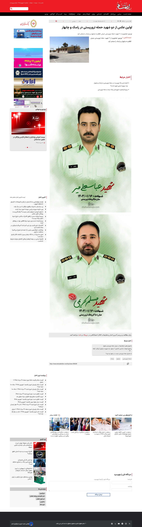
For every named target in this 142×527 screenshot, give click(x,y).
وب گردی (43, 439)
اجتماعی (99, 14)
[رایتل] (28, 63)
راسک (112, 359)
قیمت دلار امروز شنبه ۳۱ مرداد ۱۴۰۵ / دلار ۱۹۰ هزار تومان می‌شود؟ (26, 406)
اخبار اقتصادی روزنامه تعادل (37, 496)
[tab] (30, 147)
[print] (118, 21)
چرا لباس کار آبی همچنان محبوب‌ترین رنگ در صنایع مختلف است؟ (22, 462)
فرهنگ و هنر (86, 14)
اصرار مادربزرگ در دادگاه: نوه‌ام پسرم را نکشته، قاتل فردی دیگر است (27, 236)
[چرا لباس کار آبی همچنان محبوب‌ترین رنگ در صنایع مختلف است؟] (39, 463)
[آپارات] (111, 524)
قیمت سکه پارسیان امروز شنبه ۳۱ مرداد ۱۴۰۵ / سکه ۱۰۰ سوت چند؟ (27, 390)
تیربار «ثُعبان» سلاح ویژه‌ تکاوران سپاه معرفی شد (29, 397)
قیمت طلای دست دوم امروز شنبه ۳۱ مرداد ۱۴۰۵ (29, 394)
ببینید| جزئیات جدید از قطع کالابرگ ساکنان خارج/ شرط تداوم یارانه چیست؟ (27, 217)
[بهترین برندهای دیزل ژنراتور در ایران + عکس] (39, 480)
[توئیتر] (114, 524)
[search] (11, 9)
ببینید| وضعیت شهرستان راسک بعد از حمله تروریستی (113, 90)
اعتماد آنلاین (63, 523)
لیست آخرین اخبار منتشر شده (17, 197)
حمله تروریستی (127, 359)
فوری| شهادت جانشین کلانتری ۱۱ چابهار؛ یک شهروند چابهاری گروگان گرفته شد (112, 349)
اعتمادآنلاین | (127, 38)
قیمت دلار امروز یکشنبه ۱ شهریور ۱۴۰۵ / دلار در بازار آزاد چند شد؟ (27, 413)
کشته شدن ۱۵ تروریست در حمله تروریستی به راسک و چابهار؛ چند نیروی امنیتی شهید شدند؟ (111, 84)
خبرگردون (42, 493)
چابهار (118, 359)
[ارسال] (120, 21)
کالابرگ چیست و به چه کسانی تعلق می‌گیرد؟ (22, 453)
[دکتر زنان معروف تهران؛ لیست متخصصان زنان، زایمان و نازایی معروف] (39, 446)
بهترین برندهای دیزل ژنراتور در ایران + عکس (22, 478)
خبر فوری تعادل (41, 499)
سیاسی (119, 14)
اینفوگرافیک (72, 14)
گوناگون (52, 14)
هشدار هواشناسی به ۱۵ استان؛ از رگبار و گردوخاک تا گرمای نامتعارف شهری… (27, 203)
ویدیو (46, 14)
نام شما (130, 479)
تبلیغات (31, 3)
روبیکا (85, 335)
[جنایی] (28, 93)
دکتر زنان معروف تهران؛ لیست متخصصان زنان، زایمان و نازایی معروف (23, 445)
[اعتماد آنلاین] (124, 6)
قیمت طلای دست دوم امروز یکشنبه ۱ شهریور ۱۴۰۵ (28, 399)
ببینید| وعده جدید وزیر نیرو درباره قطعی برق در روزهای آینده (28, 222)
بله (80, 335)
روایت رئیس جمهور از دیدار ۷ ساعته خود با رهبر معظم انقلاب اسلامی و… (29, 138)
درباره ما (35, 3)
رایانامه (130, 487)
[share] (56, 21)
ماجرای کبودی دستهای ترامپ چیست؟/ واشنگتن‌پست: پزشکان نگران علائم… (27, 213)
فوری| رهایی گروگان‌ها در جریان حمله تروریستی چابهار (117, 346)
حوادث (79, 14)
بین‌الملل (113, 14)
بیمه (65, 14)
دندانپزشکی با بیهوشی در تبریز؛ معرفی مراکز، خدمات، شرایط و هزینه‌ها (23, 471)
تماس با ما (41, 3)
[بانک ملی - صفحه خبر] (28, 23)
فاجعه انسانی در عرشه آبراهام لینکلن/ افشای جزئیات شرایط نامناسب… (26, 240)
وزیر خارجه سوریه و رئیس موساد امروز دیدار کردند (29, 209)
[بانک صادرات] (28, 53)
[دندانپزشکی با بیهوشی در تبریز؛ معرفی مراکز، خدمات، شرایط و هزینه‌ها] (39, 472)
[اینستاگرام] (125, 524)
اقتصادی (106, 14)
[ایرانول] (28, 83)
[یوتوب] (118, 524)
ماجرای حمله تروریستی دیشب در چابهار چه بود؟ (118, 354)
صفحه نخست (127, 14)
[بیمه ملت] (28, 33)
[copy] (128, 363)
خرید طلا (42, 504)
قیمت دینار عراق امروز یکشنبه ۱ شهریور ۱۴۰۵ (30, 402)
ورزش (93, 14)
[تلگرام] (121, 524)
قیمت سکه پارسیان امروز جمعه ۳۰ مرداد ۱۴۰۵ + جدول (27, 409)
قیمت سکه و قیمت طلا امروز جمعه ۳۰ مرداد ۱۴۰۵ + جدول (28, 381)
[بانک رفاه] (28, 103)
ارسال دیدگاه (98, 495)
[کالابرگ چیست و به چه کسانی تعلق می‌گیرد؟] (39, 455)
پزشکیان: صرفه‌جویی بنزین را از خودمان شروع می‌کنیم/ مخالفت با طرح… (27, 231)
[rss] (129, 524)
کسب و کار (59, 14)
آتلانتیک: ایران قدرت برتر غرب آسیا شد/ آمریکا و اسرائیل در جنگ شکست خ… (27, 226)
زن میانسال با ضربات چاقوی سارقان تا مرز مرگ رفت (28, 207)
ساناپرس (42, 502)
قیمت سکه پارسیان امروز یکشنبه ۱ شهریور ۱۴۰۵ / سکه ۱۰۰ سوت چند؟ (26, 386)
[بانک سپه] (28, 73)
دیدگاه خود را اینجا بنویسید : (102, 479)
